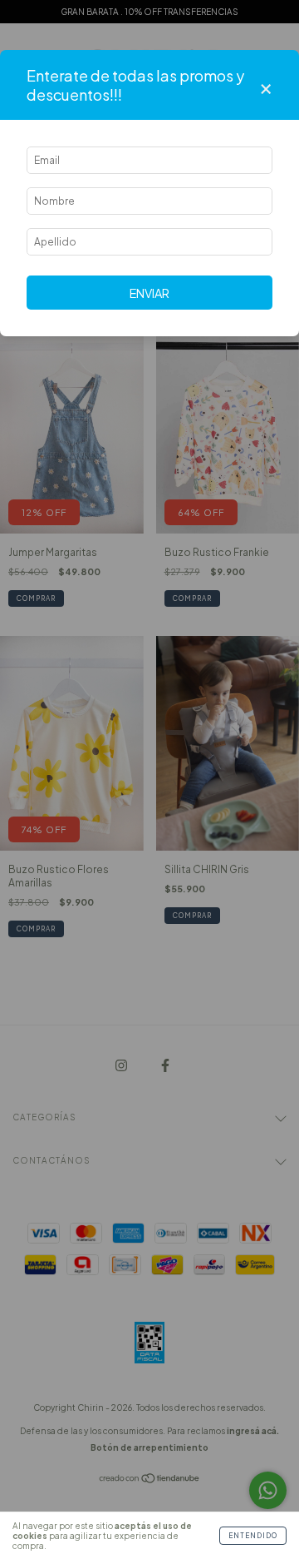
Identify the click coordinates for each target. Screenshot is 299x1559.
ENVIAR (149, 292)
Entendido (252, 1536)
